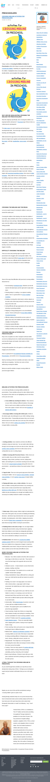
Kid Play (39, 184)
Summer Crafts (40, 324)
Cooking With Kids (41, 73)
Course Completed (41, 78)
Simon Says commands (15, 520)
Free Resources (3, 763)
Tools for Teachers (13, 760)
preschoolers (6, 750)
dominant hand (18, 285)
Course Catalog (40, 75)
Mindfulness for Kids (42, 220)
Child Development (41, 71)
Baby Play (39, 50)
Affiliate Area (40, 39)
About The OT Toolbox (42, 32)
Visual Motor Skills (41, 356)
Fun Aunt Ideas (40, 133)
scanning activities (26, 618)
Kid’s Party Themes (41, 187)
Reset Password (41, 288)
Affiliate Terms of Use (42, 41)
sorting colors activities (8, 448)
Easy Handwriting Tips (42, 93)
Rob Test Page (40, 295)
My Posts (22, 761)
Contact (2, 765)
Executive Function (41, 96)
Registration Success (42, 281)
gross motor (23, 141)
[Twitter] (38, 766)
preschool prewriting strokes (15, 173)
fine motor (4, 141)
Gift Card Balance (41, 138)
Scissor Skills (40, 297)
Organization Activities (42, 238)
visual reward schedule (15, 464)
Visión (38, 351)
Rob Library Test (41, 293)
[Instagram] (33, 766)
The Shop (2, 764)
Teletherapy (39, 329)
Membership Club (41, 202)
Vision (38, 353)
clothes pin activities (19, 422)
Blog (38, 59)
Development (6, 749)
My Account (22, 759)
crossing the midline (7, 68)
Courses (39, 80)
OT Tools (39, 245)
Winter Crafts (40, 367)
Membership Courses (42, 205)
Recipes (39, 272)
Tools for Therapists (13, 759)
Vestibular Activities (41, 349)
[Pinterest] (35, 766)
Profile (38, 263)
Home (38, 162)
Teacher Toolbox (41, 326)
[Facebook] (30, 766)
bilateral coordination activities (21, 631)
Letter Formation (41, 193)
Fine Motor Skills (41, 107)
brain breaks (19, 602)
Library (38, 196)
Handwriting (39, 160)
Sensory (39, 302)
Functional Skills (14, 749)
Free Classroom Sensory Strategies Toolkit (41, 122)
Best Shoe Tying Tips (42, 53)
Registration (40, 274)
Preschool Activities (25, 356)
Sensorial (39, 299)
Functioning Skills (41, 136)
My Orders (22, 760)
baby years (7, 128)
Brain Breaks (40, 64)
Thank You (39, 331)
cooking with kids (28, 647)
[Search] (22, 8)
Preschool (20, 122)
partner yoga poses (19, 477)
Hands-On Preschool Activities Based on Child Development (42, 156)
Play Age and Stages (42, 256)
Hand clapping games (11, 620)
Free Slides (39, 131)
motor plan (21, 258)
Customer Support (41, 91)
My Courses (39, 222)
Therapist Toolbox (41, 338)
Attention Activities (41, 44)
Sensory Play (40, 304)
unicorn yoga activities (23, 474)
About (2, 760)
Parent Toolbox (40, 247)
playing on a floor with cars (9, 490)
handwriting (16, 141)
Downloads (22, 762)
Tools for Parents (13, 761)
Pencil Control (40, 249)
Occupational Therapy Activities (25, 749)
